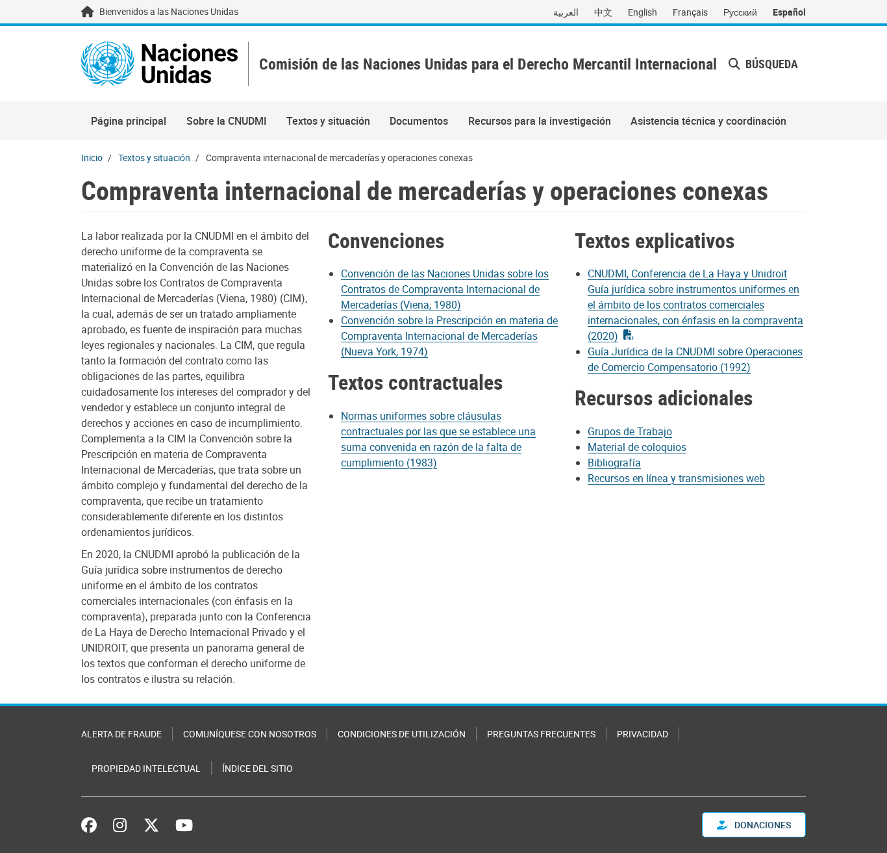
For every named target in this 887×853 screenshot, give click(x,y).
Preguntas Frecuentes (541, 734)
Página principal (128, 121)
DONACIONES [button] (761, 825)
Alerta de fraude (121, 734)
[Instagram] (119, 825)
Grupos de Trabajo (630, 431)
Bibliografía (614, 462)
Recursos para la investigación (539, 121)
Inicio (92, 157)
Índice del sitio (257, 768)
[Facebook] (92, 825)
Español (789, 12)
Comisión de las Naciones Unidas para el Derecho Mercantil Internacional (488, 64)
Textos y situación (328, 121)
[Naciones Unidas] (159, 64)
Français (690, 12)
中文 (603, 12)
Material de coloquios (637, 447)
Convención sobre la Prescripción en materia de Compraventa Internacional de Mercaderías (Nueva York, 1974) (449, 336)
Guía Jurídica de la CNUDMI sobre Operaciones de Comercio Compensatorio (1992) (695, 359)
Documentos (419, 121)
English (642, 12)
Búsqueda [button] (770, 63)
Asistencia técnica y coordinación (708, 121)
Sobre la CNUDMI (226, 121)
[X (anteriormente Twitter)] (151, 825)
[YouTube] (184, 825)
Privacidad (642, 734)
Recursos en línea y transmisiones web (676, 478)
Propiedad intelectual (146, 768)
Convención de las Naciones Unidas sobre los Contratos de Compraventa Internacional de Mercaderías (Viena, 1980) (445, 289)
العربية (566, 12)
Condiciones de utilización (402, 734)
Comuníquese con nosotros (249, 734)
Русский (740, 12)
